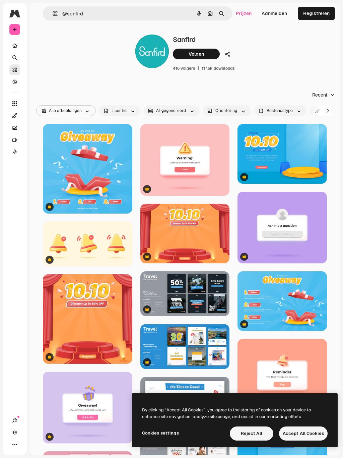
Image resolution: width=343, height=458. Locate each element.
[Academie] (14, 432)
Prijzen (244, 13)
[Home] (14, 45)
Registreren (316, 13)
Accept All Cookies (303, 433)
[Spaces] (14, 115)
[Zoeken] (14, 57)
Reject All (251, 433)
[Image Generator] (14, 127)
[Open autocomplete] (52, 13)
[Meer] (14, 444)
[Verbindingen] (14, 420)
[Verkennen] (14, 81)
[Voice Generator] (14, 152)
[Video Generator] (14, 139)
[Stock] (14, 69)
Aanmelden (274, 13)
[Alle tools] (14, 103)
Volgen (196, 54)
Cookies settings (160, 433)
